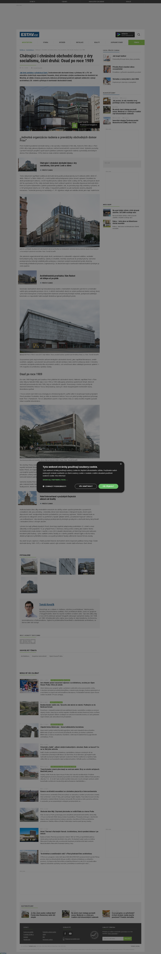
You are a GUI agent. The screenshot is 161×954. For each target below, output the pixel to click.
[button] (80, 480)
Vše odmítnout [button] (86, 486)
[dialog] (80, 477)
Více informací (60, 476)
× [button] (121, 464)
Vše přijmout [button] (108, 486)
